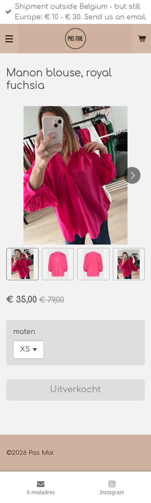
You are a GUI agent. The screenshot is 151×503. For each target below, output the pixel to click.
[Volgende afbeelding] (132, 175)
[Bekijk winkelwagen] (142, 38)
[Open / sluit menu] (9, 38)
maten (24, 332)
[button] (22, 264)
